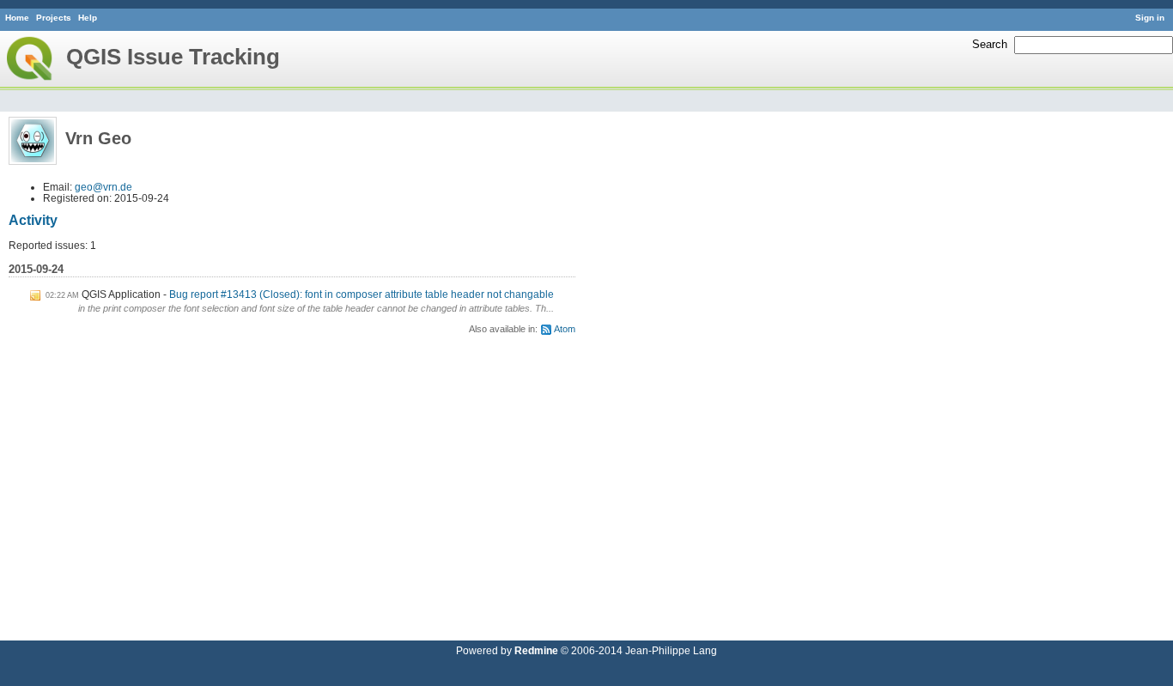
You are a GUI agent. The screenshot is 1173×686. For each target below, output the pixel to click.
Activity (33, 220)
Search (989, 44)
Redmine (536, 650)
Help (87, 17)
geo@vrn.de (103, 186)
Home (17, 17)
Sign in (1149, 17)
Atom (564, 329)
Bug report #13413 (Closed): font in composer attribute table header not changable (361, 294)
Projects (53, 17)
